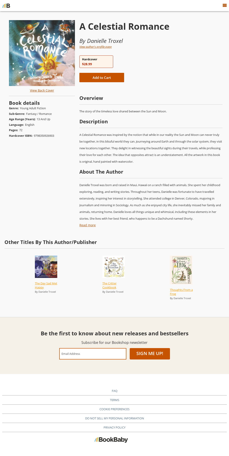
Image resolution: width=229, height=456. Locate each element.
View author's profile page (95, 47)
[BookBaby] (6, 5)
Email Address (70, 353)
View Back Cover (42, 90)
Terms (114, 400)
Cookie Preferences (114, 409)
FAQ (114, 391)
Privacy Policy (114, 427)
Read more (87, 225)
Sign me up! (149, 353)
